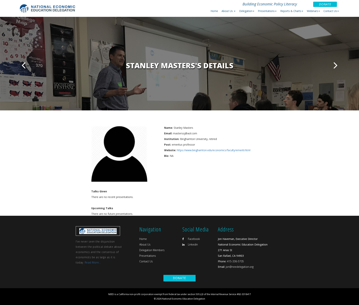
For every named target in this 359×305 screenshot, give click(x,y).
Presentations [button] (266, 11)
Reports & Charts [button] (290, 11)
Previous (23, 65)
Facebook (193, 239)
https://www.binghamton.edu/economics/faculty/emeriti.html (213, 150)
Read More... (93, 262)
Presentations (147, 255)
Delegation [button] (245, 11)
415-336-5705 (235, 261)
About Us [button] (228, 11)
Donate (325, 4)
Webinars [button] (312, 11)
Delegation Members (152, 250)
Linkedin (192, 244)
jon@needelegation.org (239, 267)
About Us (145, 244)
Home (214, 11)
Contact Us (146, 261)
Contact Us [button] (330, 11)
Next (335, 65)
